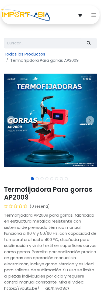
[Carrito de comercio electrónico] (79, 14)
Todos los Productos (24, 54)
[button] (11, 120)
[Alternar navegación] (94, 15)
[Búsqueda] (89, 43)
